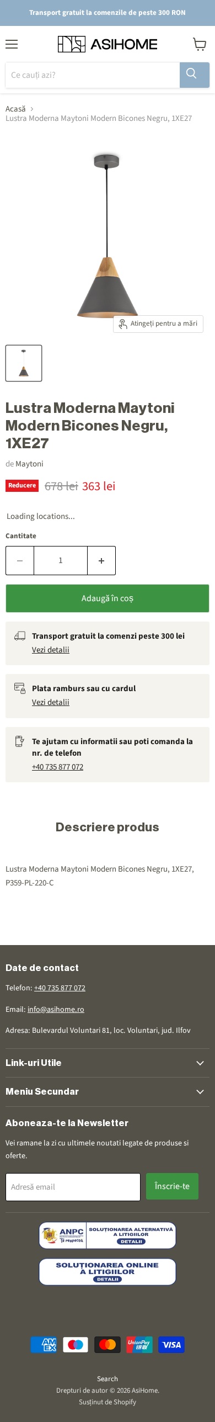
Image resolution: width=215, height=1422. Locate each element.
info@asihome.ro (56, 1009)
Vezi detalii (50, 650)
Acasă (16, 109)
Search (107, 1379)
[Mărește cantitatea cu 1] (102, 560)
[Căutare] (194, 75)
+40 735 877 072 (57, 767)
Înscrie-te (172, 1186)
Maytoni (29, 464)
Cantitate (21, 536)
